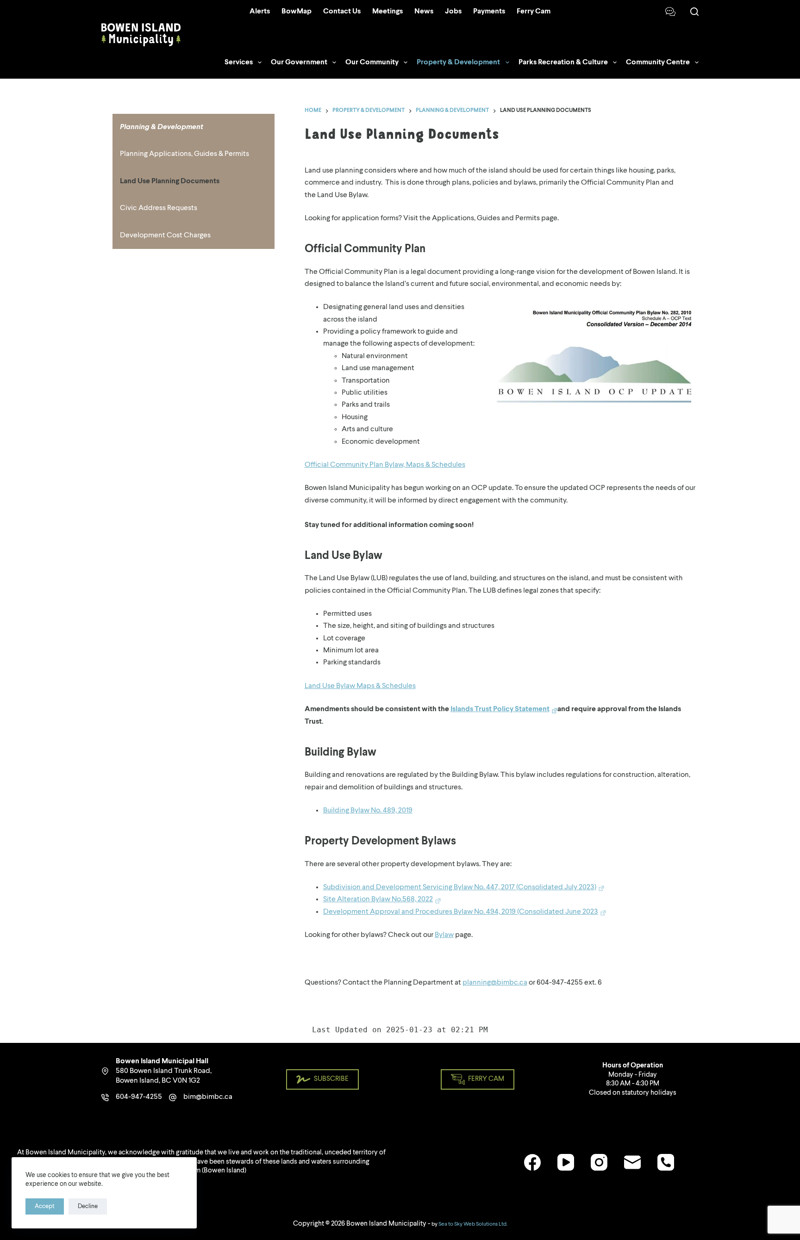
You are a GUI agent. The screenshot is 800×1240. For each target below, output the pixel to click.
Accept (45, 1206)
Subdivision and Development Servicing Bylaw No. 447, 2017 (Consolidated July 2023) (459, 887)
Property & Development (458, 62)
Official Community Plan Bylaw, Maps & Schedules (385, 465)
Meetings (387, 11)
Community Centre (658, 62)
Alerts (260, 11)
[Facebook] (532, 1162)
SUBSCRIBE (331, 1079)
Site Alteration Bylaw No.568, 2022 (378, 899)
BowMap (296, 11)
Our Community (372, 62)
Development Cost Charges (165, 235)
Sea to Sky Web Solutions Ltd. (472, 1224)
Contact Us (342, 11)
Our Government (299, 62)
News (423, 11)
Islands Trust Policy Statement (500, 709)
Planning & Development (161, 127)
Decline (88, 1206)
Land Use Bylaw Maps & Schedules (360, 686)
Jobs (453, 11)
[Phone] (665, 1162)
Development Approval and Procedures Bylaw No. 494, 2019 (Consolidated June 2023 (460, 912)
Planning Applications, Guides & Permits (184, 154)
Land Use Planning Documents (169, 181)
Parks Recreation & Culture (563, 62)
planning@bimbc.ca (494, 982)
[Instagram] (599, 1162)
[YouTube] (565, 1162)
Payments (489, 11)
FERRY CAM (486, 1079)
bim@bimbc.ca (207, 1097)
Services (239, 62)
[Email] (632, 1162)
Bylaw (444, 935)
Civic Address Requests (158, 208)
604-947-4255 (139, 1097)
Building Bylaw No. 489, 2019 (367, 810)
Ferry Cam (533, 11)
